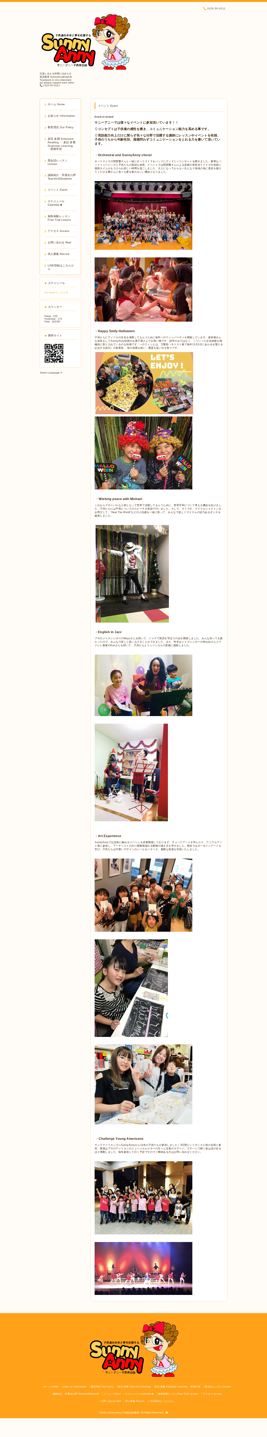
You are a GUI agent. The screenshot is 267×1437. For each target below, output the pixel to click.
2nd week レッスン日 (56, 292)
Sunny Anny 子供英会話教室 (123, 1412)
